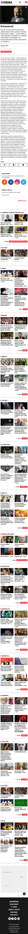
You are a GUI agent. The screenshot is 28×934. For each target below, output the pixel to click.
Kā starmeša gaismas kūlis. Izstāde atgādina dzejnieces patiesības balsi (21, 478)
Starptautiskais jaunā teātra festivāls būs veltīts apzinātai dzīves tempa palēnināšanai (21, 430)
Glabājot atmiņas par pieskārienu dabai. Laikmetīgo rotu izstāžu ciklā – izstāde (21, 386)
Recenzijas (6, 609)
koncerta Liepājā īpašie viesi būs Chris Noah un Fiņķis (21, 328)
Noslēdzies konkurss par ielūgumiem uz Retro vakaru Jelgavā (21, 708)
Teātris (4, 400)
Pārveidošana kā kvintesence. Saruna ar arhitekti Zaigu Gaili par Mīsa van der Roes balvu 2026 (7, 580)
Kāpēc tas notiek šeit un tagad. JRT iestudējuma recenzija (21, 622)
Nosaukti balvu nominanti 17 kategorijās (7, 412)
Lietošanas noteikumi (14, 926)
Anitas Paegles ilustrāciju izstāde (6, 809)
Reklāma (14, 912)
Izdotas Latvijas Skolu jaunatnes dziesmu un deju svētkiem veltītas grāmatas (20, 669)
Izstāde (20, 752)
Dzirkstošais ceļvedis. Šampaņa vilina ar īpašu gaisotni (6, 773)
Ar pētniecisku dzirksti (19, 223)
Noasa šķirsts (7, 556)
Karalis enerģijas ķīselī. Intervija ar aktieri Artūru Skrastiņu (20, 579)
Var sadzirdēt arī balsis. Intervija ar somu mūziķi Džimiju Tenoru (21, 597)
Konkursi (5, 695)
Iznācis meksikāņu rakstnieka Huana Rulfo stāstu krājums (7, 668)
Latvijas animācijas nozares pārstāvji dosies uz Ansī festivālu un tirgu (20, 520)
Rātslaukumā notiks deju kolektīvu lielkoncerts (6, 848)
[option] (14, 15)
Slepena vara (20, 556)
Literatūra (6, 444)
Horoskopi (14, 904)
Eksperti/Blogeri (6, 51)
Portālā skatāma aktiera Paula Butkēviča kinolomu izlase (5, 505)
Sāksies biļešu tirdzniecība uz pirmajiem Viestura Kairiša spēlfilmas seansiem (7, 521)
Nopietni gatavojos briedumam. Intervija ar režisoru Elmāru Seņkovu (7, 597)
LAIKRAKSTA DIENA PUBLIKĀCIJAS (13, 212)
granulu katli (7, 885)
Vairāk (6, 241)
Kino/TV (4, 493)
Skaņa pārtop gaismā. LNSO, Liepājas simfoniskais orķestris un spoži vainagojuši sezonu (21, 641)
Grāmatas (5, 656)
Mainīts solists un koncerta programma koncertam (7, 328)
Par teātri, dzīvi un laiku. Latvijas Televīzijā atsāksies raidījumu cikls (21, 413)
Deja (3, 821)
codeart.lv (16, 930)
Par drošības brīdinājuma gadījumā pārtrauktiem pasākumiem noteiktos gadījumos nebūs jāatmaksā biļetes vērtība (7, 301)
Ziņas (4, 268)
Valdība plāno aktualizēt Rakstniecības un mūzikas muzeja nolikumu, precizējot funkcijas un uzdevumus (21, 459)
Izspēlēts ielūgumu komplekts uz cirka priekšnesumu (6, 726)
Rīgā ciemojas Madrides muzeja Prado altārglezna (6, 756)
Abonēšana (14, 901)
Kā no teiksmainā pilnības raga (6, 223)
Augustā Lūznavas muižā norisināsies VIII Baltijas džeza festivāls (7, 343)
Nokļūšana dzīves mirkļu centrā (7, 235)
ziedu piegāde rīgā (7, 872)
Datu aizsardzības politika (14, 928)
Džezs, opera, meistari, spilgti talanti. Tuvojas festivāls (20, 343)
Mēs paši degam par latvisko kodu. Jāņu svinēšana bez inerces (20, 833)
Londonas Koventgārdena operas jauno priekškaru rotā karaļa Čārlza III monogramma (21, 282)
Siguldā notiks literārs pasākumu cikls (7, 456)
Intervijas (5, 566)
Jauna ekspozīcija (6, 258)
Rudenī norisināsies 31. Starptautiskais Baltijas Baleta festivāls (6, 833)
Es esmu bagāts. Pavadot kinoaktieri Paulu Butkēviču (20, 505)
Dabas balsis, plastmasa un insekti (21, 236)
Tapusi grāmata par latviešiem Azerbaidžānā (21, 684)
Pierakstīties (22, 200)
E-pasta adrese (5, 195)
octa (21, 877)
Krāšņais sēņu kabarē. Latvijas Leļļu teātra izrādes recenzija (7, 621)
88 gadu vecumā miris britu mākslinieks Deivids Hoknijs (7, 384)
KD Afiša (5, 785)
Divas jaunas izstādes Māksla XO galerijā (20, 809)
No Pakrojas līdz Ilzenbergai (20, 771)
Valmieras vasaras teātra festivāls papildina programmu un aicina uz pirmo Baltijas (7, 430)
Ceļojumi (5, 741)
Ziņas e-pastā (14, 909)
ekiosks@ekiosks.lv (14, 931)
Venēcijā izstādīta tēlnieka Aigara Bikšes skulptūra (20, 369)
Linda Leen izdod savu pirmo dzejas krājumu (6, 684)
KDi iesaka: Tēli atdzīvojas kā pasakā (7, 280)
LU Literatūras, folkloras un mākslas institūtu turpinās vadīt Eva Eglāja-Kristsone (7, 477)
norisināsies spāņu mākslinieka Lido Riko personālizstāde (7, 369)
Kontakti (14, 915)
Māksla (4, 356)
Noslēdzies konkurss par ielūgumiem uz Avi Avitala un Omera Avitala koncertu (6, 709)
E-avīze (14, 907)
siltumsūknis (19, 887)
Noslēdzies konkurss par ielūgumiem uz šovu (21, 726)
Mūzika (4, 315)
